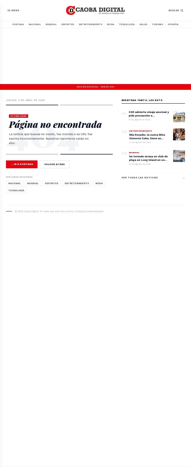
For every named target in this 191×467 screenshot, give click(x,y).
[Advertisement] (95, 56)
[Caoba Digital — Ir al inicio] (95, 10)
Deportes (67, 24)
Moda (110, 24)
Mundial (51, 24)
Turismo (157, 24)
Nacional (35, 24)
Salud (143, 24)
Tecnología (127, 24)
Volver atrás (54, 164)
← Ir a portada (21, 164)
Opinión (173, 24)
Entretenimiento (91, 24)
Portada (18, 24)
